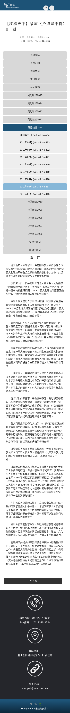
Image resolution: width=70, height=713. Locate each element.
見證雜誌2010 (35, 201)
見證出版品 (35, 242)
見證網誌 (31, 37)
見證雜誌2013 (35, 111)
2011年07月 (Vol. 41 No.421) (35, 157)
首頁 (22, 37)
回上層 (33, 581)
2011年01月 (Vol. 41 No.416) (35, 194)
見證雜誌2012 (35, 119)
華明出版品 (35, 250)
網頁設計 (44, 709)
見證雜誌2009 (35, 209)
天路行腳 (35, 63)
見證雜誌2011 (43, 37)
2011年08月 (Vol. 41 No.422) (35, 149)
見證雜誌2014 (35, 103)
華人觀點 (35, 87)
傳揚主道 (35, 71)
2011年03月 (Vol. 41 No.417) (35, 186)
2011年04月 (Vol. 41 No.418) (35, 179)
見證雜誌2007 (35, 225)
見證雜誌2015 (35, 95)
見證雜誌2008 (35, 217)
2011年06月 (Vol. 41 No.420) (35, 164)
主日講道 (35, 79)
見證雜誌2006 (35, 234)
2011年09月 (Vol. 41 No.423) (35, 142)
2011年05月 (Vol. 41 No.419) (35, 171)
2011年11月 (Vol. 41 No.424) (35, 135)
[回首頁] (12, 5)
